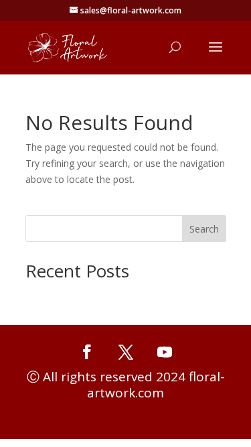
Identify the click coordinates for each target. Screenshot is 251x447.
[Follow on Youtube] (164, 352)
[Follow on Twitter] (126, 352)
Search (204, 228)
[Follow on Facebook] (87, 352)
